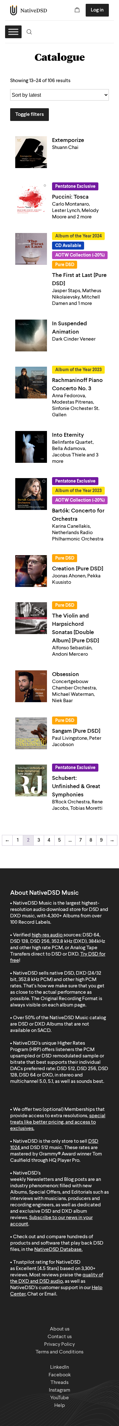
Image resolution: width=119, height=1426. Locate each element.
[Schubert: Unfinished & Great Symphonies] (31, 780)
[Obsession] (31, 686)
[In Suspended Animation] (31, 335)
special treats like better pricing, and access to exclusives (57, 1122)
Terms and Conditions (59, 1352)
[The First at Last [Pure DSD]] (31, 249)
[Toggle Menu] (13, 32)
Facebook (60, 1375)
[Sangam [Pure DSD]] (31, 733)
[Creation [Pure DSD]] (31, 571)
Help (59, 1405)
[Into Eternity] (31, 447)
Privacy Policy (59, 1344)
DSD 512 (39, 1147)
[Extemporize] (31, 152)
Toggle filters (29, 114)
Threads (59, 1382)
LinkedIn (59, 1367)
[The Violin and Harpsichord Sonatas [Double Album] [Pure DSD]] (31, 618)
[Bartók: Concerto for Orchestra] (31, 494)
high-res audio (47, 935)
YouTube (59, 1398)
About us (59, 1329)
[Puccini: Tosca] (31, 199)
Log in (97, 10)
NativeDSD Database (58, 1249)
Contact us (60, 1336)
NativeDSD (28, 10)
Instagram (59, 1390)
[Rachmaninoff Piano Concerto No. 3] (31, 383)
